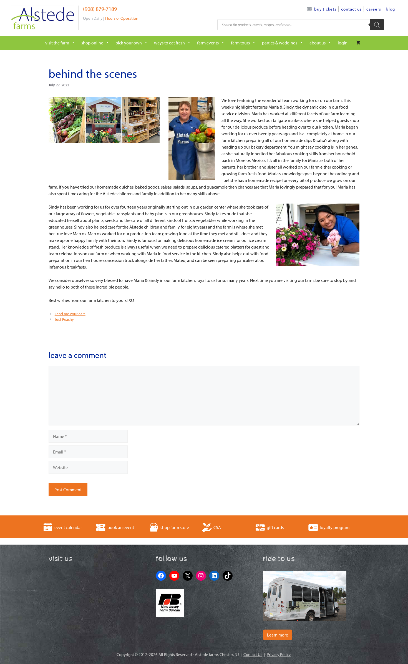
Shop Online (92, 43)
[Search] (377, 24)
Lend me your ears (70, 313)
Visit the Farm (57, 43)
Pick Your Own (128, 43)
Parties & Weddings (279, 43)
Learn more (277, 635)
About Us (317, 43)
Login (342, 43)
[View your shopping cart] (358, 43)
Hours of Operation (121, 18)
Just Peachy (64, 319)
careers (373, 9)
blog (390, 9)
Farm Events (208, 43)
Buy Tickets (325, 9)
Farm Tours (240, 43)
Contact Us (351, 9)
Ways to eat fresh (169, 43)
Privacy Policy (279, 654)
